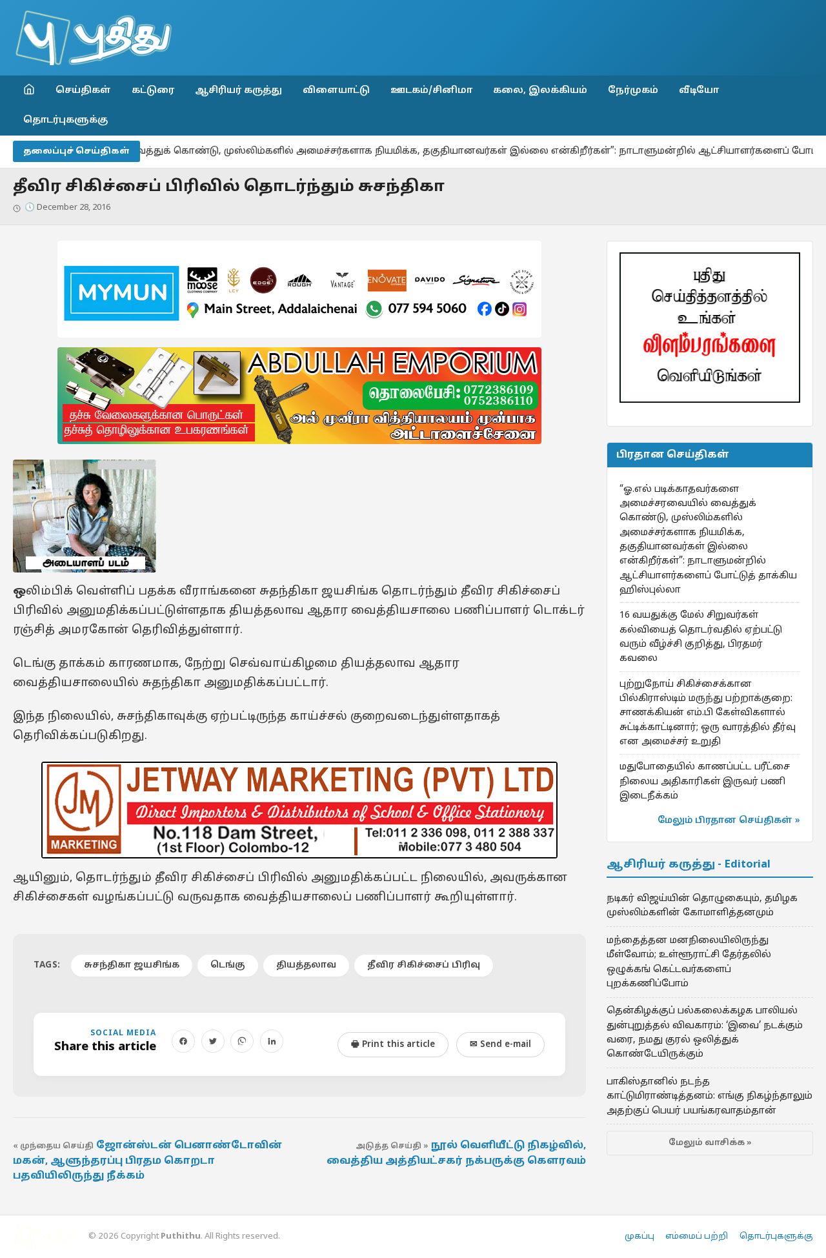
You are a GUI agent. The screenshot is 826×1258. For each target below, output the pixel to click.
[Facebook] (183, 1041)
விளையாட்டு (336, 90)
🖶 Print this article (393, 1044)
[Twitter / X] (213, 1041)
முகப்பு (639, 1237)
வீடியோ (699, 90)
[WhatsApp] (242, 1041)
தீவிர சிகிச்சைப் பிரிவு (423, 965)
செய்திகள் (83, 90)
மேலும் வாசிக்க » (710, 1143)
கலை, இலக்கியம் (540, 90)
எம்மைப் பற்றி (696, 1237)
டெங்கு (227, 965)
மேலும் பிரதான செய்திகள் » (729, 820)
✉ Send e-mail (500, 1044)
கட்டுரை (153, 90)
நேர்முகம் (633, 90)
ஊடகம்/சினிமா (431, 90)
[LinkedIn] (271, 1041)
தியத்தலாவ (306, 965)
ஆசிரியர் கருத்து (238, 90)
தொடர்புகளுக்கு (65, 120)
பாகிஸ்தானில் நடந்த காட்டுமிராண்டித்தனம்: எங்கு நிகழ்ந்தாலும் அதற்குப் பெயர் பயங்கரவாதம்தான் (709, 1096)
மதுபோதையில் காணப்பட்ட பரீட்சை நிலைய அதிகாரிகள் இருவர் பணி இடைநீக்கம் (705, 781)
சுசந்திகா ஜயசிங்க (131, 965)
